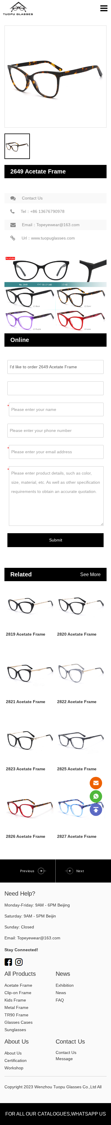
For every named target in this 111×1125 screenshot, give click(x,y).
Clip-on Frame (17, 992)
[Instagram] (19, 962)
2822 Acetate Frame (76, 701)
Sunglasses (15, 1029)
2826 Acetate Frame (25, 836)
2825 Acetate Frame (76, 768)
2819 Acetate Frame (25, 634)
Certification (15, 1060)
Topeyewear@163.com (38, 938)
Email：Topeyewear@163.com (51, 224)
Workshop (13, 1067)
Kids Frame (15, 1000)
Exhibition (65, 985)
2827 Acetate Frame (76, 836)
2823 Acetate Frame (25, 768)
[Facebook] (8, 962)
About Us (13, 1053)
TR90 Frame (16, 1014)
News (61, 992)
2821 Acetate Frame (25, 701)
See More (90, 574)
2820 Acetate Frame (76, 634)
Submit (55, 540)
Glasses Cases (18, 1022)
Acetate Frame (18, 985)
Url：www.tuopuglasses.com (48, 238)
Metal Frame (16, 1007)
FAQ (60, 1000)
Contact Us (32, 198)
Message (64, 1058)
